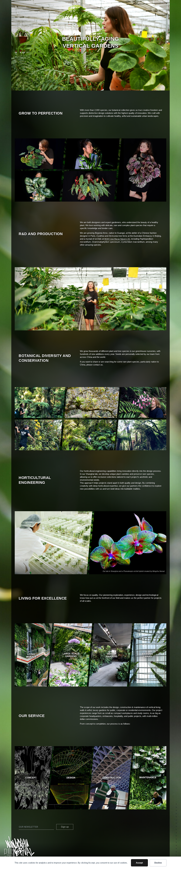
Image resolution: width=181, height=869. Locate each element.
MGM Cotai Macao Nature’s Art (117, 239)
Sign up (65, 827)
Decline (158, 863)
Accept (139, 863)
